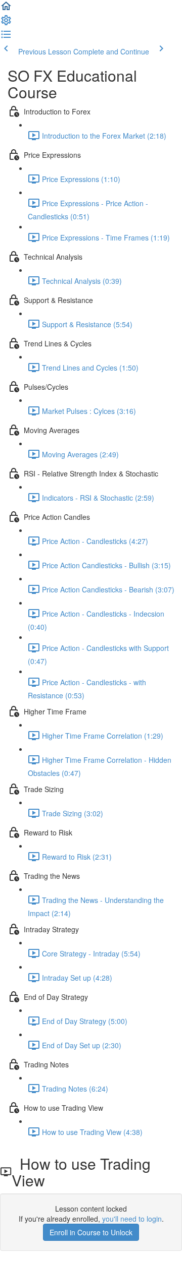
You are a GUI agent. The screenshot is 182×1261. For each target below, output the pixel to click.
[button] (6, 9)
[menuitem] (6, 23)
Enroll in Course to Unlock (91, 1232)
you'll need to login (132, 1219)
